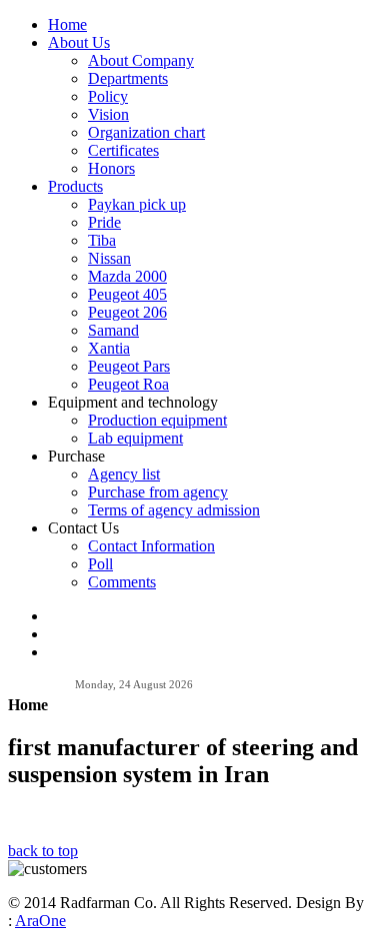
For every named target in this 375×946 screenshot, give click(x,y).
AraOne (40, 920)
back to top (43, 850)
